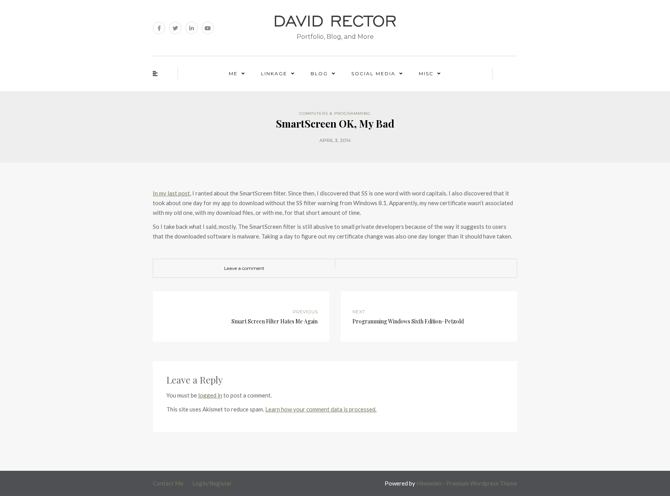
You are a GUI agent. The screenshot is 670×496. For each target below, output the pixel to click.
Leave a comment (244, 268)
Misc (426, 73)
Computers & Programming (335, 113)
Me (233, 73)
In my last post (171, 193)
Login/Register (212, 483)
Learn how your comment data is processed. (320, 409)
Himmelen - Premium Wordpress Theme (466, 483)
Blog (319, 73)
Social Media (373, 73)
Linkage (274, 73)
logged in (210, 395)
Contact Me (168, 483)
